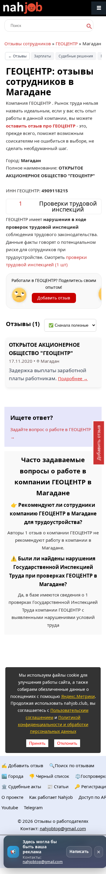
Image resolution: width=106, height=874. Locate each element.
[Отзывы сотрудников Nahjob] (35, 8)
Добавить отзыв (53, 298)
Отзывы (17, 56)
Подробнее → (73, 378)
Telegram (33, 807)
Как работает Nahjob (51, 797)
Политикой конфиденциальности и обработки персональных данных (53, 724)
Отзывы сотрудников (27, 43)
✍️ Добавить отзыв (22, 765)
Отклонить (67, 743)
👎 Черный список (49, 776)
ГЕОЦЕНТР (67, 43)
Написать (79, 851)
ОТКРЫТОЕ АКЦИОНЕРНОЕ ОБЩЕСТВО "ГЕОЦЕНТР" (44, 349)
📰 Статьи (58, 786)
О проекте (12, 797)
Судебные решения (76, 56)
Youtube (9, 807)
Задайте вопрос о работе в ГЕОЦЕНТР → (50, 433)
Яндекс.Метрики (78, 696)
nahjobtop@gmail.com (63, 828)
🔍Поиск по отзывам (71, 765)
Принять (37, 743)
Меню (98, 8)
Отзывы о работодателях (61, 821)
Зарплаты (42, 56)
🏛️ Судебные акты (21, 786)
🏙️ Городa (12, 776)
